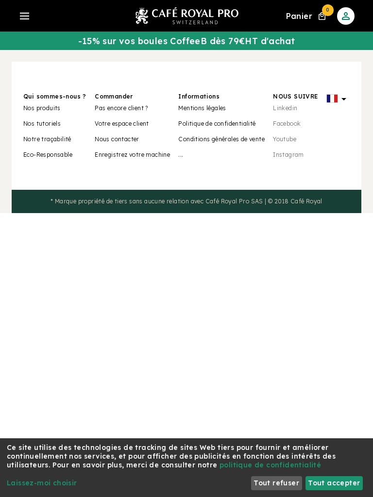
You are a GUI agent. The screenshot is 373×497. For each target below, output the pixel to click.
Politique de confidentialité (216, 123)
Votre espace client (122, 123)
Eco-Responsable (47, 154)
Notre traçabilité (47, 139)
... (180, 154)
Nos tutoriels (42, 123)
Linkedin (285, 108)
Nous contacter (117, 139)
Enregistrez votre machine (132, 154)
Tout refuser (276, 483)
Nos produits (42, 108)
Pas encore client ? (121, 108)
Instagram (288, 154)
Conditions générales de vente (221, 139)
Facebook (287, 123)
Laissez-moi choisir (42, 483)
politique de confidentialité (270, 465)
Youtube (284, 139)
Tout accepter (334, 483)
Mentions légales (202, 108)
